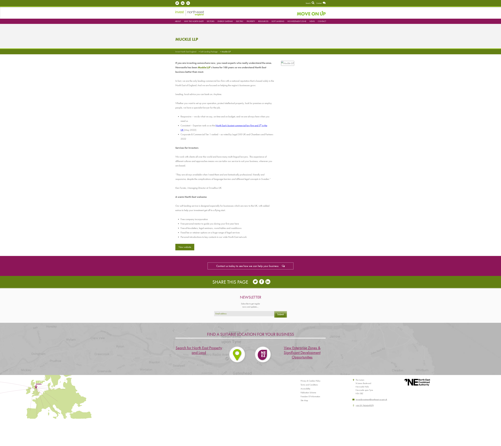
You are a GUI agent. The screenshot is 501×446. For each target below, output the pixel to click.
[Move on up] (311, 13)
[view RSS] (188, 3)
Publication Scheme (308, 392)
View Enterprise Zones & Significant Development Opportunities (302, 352)
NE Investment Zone (296, 21)
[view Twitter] (177, 3)
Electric (239, 21)
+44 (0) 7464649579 (365, 405)
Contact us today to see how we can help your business (247, 266)
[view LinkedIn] (183, 3)
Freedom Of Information (310, 396)
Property (251, 21)
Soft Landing (278, 21)
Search (308, 3)
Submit (280, 314)
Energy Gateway (225, 21)
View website (184, 247)
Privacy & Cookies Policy (310, 380)
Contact (319, 3)
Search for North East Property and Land (199, 350)
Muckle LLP (204, 67)
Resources (263, 21)
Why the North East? (194, 21)
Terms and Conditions (309, 384)
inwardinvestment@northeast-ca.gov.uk (371, 399)
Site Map (304, 400)
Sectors (210, 21)
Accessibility (305, 388)
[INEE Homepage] (189, 12)
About (178, 21)
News (312, 21)
